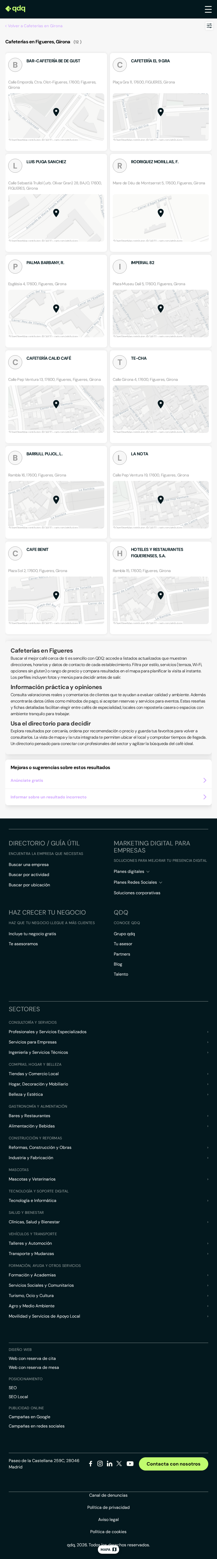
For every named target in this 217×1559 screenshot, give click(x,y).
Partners (122, 954)
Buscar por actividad (29, 874)
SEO (13, 1388)
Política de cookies (108, 1531)
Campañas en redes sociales (37, 1426)
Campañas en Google (29, 1417)
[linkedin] (109, 1464)
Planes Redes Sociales (135, 882)
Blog (118, 964)
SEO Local (18, 1396)
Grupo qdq (124, 934)
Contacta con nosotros (174, 1464)
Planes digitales (129, 871)
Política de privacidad (108, 1507)
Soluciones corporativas (137, 893)
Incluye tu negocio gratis (32, 934)
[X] (119, 1464)
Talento (121, 974)
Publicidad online (26, 1408)
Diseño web (20, 1349)
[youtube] (130, 1465)
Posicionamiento (26, 1379)
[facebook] (90, 1464)
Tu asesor (123, 944)
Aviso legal (108, 1519)
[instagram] (100, 1464)
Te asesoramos (23, 944)
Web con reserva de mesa (34, 1367)
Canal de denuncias (108, 1495)
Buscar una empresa (29, 864)
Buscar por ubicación (29, 885)
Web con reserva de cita (32, 1358)
